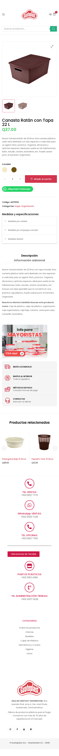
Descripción (29, 256)
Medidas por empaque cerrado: (23, 230)
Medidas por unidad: (17, 221)
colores (6, 164)
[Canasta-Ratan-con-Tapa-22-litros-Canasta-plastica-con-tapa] (8, 106)
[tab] (29, 255)
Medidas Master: (16, 239)
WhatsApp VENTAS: (29, 513)
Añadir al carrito (42, 179)
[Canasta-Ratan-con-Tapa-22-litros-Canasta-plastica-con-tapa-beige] (22, 106)
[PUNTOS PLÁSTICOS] (29, 566)
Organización (27, 206)
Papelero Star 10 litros (42, 459)
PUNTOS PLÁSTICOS (29, 574)
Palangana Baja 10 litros (14, 459)
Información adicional (29, 260)
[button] (54, 14)
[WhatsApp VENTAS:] (29, 505)
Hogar (17, 206)
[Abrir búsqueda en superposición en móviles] (29, 29)
